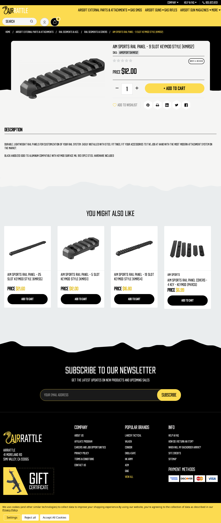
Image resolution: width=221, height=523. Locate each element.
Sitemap (172, 459)
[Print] (157, 105)
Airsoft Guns (153, 10)
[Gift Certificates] (29, 481)
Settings (12, 517)
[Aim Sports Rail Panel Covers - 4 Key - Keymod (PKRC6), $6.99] (187, 248)
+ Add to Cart (174, 88)
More (215, 10)
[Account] (44, 22)
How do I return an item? (181, 441)
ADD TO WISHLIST (127, 105)
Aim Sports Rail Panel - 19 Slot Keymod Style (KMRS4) (134, 277)
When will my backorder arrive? (185, 447)
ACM (127, 465)
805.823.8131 (212, 2)
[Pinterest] (148, 105)
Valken (128, 441)
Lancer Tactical (133, 435)
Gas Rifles (170, 10)
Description (13, 129)
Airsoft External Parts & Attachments (102, 10)
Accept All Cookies (54, 517)
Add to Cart (27, 299)
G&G (127, 470)
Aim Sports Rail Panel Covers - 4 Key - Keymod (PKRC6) (187, 282)
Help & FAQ (189, 2)
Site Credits (175, 453)
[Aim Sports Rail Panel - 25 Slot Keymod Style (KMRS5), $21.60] (27, 248)
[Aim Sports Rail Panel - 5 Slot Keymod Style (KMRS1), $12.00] (80, 248)
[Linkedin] (167, 105)
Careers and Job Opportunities (90, 447)
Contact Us (80, 465)
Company (171, 2)
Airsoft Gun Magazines (194, 10)
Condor (128, 447)
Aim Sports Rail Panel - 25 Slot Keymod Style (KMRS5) (24, 277)
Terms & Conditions (84, 459)
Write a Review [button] (196, 61)
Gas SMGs (136, 10)
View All (129, 476)
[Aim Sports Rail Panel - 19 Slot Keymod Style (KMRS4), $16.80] (134, 248)
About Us (79, 435)
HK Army (129, 459)
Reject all (30, 517)
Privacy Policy (81, 453)
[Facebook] (186, 105)
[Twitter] (176, 105)
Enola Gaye (130, 453)
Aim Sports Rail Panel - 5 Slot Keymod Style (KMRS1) (80, 277)
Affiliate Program (83, 441)
